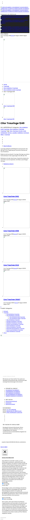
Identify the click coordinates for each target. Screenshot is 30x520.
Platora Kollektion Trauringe (13, 327)
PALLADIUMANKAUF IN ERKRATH (14, 394)
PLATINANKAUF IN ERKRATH (13, 393)
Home (5, 84)
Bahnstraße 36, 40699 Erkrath (14, 411)
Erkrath (20, 131)
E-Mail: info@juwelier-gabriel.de (14, 412)
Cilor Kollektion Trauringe (10, 88)
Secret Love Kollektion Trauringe (14, 330)
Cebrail (12, 35)
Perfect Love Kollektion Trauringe (14, 324)
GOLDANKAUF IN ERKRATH (12, 390)
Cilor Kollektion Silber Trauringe (17, 318)
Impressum (8, 402)
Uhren (5, 332)
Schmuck (26, 133)
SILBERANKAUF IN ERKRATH (13, 391)
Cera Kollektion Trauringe (12, 314)
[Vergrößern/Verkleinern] (5, 517)
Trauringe (6, 86)
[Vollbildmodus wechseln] (4, 517)
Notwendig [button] (5, 482)
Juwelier (14, 133)
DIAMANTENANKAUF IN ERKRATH (14, 396)
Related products (8, 164)
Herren (10, 133)
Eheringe (15, 131)
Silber (2, 134)
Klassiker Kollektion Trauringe (14, 321)
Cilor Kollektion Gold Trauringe (12, 90)
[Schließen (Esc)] (1, 517)
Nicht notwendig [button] (6, 497)
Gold (24, 131)
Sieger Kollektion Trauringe (13, 331)
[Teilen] (2, 517)
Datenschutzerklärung (11, 401)
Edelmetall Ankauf (10, 404)
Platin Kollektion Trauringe (13, 325)
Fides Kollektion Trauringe (13, 320)
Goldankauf (4, 133)
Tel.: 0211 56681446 (11, 409)
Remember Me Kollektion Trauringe (15, 328)
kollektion (20, 133)
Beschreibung (7, 146)
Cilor (11, 131)
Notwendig (6, 484)
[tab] (16, 146)
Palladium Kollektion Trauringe (14, 322)
